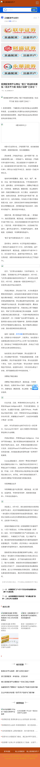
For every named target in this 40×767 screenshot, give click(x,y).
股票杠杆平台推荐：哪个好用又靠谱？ (15, 671)
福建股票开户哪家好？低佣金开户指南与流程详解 (19, 687)
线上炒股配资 (20, 751)
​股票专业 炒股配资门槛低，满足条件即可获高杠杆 (20, 736)
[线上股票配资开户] (8, 3)
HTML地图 (34, 756)
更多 (35, 18)
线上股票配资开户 (33, 751)
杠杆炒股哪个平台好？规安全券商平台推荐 (27, 712)
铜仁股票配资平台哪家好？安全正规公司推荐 (17, 681)
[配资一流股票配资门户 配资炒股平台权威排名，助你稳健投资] (29, 617)
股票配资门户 (24, 758)
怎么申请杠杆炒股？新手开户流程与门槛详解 (17, 692)
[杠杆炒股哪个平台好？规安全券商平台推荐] (8, 711)
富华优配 (19, 334)
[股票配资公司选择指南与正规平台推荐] (9, 638)
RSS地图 (26, 756)
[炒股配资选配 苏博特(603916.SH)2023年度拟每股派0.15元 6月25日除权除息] (9, 617)
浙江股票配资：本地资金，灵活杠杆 (14, 676)
